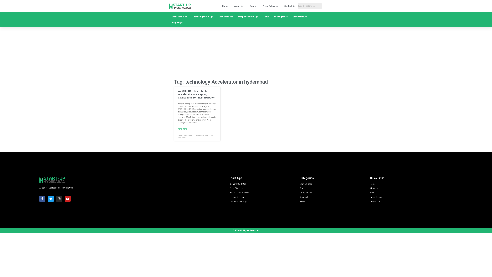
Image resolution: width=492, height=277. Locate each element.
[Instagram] (59, 199)
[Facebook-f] (42, 199)
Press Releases (270, 6)
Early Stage (177, 22)
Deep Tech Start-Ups (248, 17)
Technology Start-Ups (202, 17)
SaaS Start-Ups (226, 17)
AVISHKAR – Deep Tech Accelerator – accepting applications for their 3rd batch (196, 94)
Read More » (183, 129)
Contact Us (289, 6)
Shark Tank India (179, 17)
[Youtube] (68, 199)
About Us (238, 6)
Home (225, 6)
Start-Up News (300, 17)
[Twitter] (51, 199)
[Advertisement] (246, 56)
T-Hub (266, 17)
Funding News (281, 17)
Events (253, 6)
